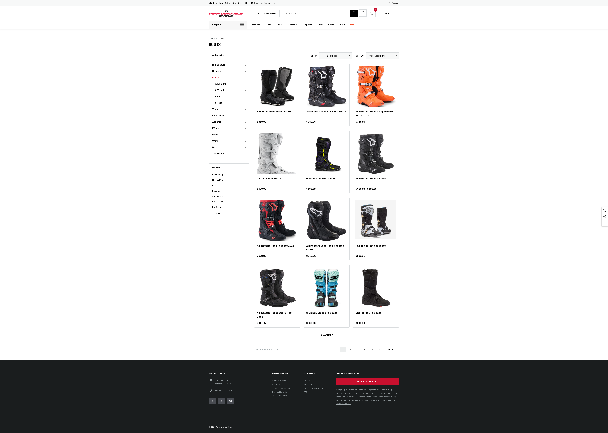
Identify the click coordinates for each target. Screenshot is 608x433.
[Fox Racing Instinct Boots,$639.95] (375, 220)
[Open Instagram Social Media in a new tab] (230, 401)
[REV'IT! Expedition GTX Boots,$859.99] (277, 86)
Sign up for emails (367, 381)
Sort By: (360, 55)
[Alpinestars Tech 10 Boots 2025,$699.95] (277, 220)
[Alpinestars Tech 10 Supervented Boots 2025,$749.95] (375, 86)
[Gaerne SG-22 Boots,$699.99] (277, 153)
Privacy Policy (386, 400)
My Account (394, 3)
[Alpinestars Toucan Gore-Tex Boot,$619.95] (277, 287)
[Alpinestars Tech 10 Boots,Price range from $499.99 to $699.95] (375, 153)
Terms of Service (343, 403)
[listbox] (382, 55)
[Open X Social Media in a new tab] (221, 401)
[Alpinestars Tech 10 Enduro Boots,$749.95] (326, 86)
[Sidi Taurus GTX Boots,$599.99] (375, 287)
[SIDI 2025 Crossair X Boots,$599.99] (326, 287)
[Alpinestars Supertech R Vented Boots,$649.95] (326, 220)
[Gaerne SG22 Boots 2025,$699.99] (326, 153)
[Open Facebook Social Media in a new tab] (212, 401)
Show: (314, 55)
